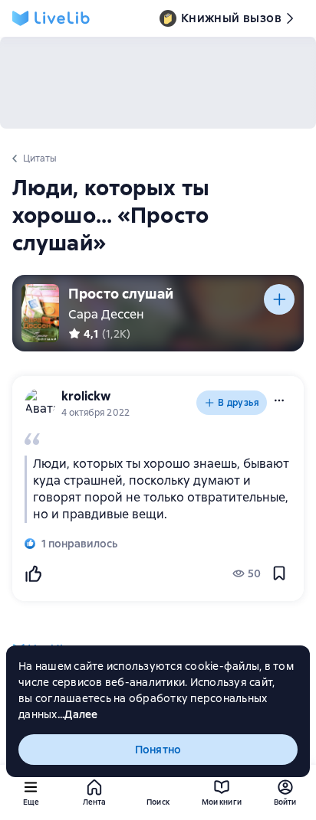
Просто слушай (120, 293)
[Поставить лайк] (33, 573)
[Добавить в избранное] (279, 573)
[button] (279, 400)
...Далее (78, 714)
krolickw (85, 396)
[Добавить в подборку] (279, 299)
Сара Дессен (106, 314)
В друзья (238, 403)
